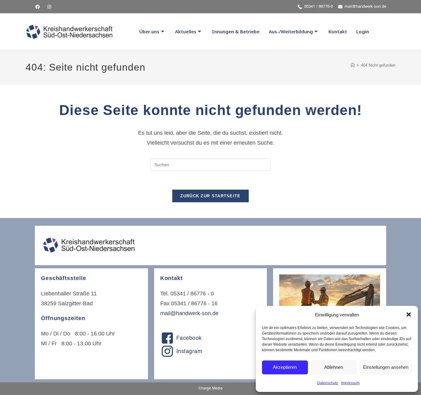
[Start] (353, 65)
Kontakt (338, 31)
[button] (409, 314)
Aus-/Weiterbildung (291, 31)
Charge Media (210, 388)
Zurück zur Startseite (210, 196)
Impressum (350, 383)
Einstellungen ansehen (385, 367)
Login (362, 31)
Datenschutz (327, 383)
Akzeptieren (285, 367)
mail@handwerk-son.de (189, 313)
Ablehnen (333, 367)
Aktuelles (185, 31)
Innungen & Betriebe (236, 31)
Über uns (149, 31)
